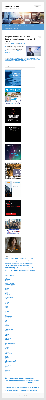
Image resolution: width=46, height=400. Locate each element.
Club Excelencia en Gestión (13, 59)
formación (27, 261)
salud (34, 268)
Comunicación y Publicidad (10, 285)
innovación (7, 325)
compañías (9, 261)
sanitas (37, 267)
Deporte (6, 293)
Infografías (7, 322)
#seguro (8, 258)
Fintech (6, 308)
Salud (6, 363)
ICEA (6, 320)
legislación (23, 263)
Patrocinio (20, 267)
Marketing (7, 335)
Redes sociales (17, 58)
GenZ (6, 315)
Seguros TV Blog (12, 6)
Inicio (6, 25)
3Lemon (25, 58)
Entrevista (7, 303)
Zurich (36, 270)
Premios (25, 267)
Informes (6, 324)
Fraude (6, 314)
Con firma (16, 28)
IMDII (6, 321)
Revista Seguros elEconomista (10, 361)
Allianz (26, 258)
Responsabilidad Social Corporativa (11, 360)
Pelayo (23, 267)
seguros (17, 270)
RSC (32, 268)
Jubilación (7, 331)
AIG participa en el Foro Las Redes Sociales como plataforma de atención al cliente (20, 39)
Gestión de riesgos (8, 316)
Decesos (6, 292)
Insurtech (10, 263)
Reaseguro (7, 357)
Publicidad (7, 355)
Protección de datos (8, 353)
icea (39, 261)
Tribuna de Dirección (8, 28)
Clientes (6, 281)
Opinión (6, 344)
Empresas (7, 302)
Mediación (31, 263)
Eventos (6, 307)
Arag (28, 258)
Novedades (7, 342)
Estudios (6, 306)
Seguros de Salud (24, 270)
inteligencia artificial (15, 263)
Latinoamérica (7, 333)
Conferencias (7, 287)
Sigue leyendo (8, 52)
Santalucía (7, 270)
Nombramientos (8, 340)
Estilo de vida (7, 305)
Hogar (6, 319)
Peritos (6, 348)
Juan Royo (7, 60)
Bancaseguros (7, 279)
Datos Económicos (8, 290)
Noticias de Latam (18, 25)
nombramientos (25, 265)
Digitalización (7, 294)
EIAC (6, 298)
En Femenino (31, 25)
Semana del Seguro (8, 367)
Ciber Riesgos (7, 280)
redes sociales (17, 60)
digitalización (18, 261)
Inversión (7, 330)
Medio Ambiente (8, 338)
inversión (20, 263)
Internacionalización (9, 329)
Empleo (6, 299)
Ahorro (6, 276)
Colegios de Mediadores (9, 283)
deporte (14, 261)
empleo (23, 261)
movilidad (14, 265)
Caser (33, 258)
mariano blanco (11, 60)
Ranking (6, 356)
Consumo (7, 288)
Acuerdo (12, 258)
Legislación (7, 334)
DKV (21, 261)
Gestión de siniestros (9, 317)
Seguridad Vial (11, 270)
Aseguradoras (12, 58)
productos (29, 267)
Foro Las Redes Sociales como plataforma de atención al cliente (29, 59)
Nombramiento (19, 265)
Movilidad (7, 339)
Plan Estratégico (8, 349)
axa (31, 258)
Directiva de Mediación (9, 296)
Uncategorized (7, 370)
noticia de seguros (11, 267)
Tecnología (29, 270)
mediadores (9, 265)
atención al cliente (32, 58)
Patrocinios (7, 346)
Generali (37, 261)
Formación (7, 311)
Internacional (7, 328)
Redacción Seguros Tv (22, 43)
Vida (6, 372)
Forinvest (7, 310)
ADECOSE (21, 258)
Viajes (6, 371)
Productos (7, 352)
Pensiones (7, 347)
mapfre (26, 263)
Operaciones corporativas (10, 343)
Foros (6, 312)
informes (7, 263)
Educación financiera (9, 297)
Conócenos (25, 25)
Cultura (6, 289)
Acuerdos (16, 258)
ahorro (24, 258)
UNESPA (33, 270)
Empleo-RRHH (7, 301)
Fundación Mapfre (33, 261)
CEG (6, 50)
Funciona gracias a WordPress (23, 395)
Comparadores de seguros (10, 284)
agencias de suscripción (9, 275)
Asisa (30, 258)
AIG (5, 46)
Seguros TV (11, 25)
